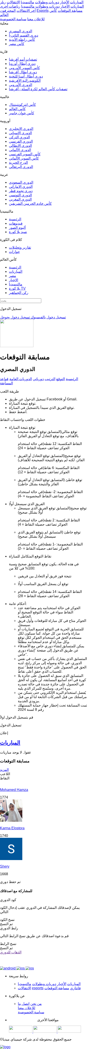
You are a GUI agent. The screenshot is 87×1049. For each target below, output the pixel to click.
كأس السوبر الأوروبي (24, 68)
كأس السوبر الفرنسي (25, 154)
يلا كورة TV (17, 288)
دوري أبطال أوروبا (22, 64)
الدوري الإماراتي (21, 186)
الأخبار (64, 2)
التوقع (60, 379)
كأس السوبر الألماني (24, 158)
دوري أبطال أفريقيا (23, 72)
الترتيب (50, 379)
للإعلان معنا (36, 19)
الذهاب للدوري (10, 952)
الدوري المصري (20, 31)
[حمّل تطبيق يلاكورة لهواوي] (30, 968)
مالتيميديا (27, 2)
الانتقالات (13, 2)
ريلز (3, 2)
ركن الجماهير (18, 293)
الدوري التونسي (20, 195)
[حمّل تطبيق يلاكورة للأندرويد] (8, 968)
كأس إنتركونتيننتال (22, 105)
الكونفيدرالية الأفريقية (25, 80)
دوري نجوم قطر (21, 191)
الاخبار (13, 280)
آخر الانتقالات (26, 10)
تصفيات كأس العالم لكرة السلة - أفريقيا (38, 89)
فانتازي (75, 988)
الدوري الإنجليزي (21, 129)
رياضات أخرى (10, 6)
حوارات (14, 252)
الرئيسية (15, 219)
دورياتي (38, 379)
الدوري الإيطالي (20, 146)
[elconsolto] (45, 1031)
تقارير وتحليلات (20, 247)
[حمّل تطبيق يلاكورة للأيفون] (21, 968)
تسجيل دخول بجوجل (15, 317)
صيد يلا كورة (18, 232)
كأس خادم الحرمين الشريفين (30, 203)
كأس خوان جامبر (21, 113)
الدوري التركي (19, 137)
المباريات (76, 2)
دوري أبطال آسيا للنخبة (26, 76)
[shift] (69, 1031)
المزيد (4, 770)
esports (38, 988)
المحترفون (8, 10)
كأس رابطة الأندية (22, 39)
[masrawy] (21, 1031)
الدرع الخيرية (18, 162)
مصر (12, 276)
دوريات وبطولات (47, 2)
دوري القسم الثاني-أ (23, 35)
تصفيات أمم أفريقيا (23, 59)
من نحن (36, 1004)
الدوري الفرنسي (21, 141)
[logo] (5, 1047)
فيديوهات (16, 223)
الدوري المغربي (20, 199)
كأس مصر (16, 44)
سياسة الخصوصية (13, 19)
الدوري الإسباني (20, 133)
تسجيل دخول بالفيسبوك (48, 317)
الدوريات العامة (20, 379)
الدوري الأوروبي (20, 85)
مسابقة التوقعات (70, 10)
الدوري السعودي (21, 182)
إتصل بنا (23, 1004)
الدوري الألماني (20, 150)
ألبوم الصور (17, 227)
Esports (43, 10)
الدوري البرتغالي (21, 167)
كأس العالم (17, 109)
